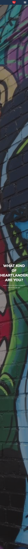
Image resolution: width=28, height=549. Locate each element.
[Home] (14, 2)
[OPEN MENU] (25, 2)
